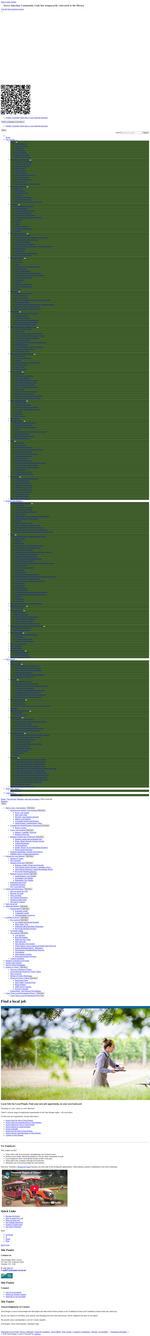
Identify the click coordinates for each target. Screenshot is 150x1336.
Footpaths (18, 412)
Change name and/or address (24, 376)
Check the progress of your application (27, 362)
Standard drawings (21, 369)
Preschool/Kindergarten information (26, 240)
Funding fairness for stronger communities (28, 697)
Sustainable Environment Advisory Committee (30, 675)
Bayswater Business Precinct (25, 871)
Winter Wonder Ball (21, 590)
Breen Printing (20, 985)
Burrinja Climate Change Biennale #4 (27, 574)
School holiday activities (23, 235)
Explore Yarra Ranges (14, 501)
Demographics (15, 909)
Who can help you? (13, 1220)
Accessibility (103, 1332)
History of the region (21, 614)
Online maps (19, 195)
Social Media (56, 1332)
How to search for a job (19, 891)
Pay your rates (19, 374)
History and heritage (16, 610)
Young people (14, 476)
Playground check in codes (23, 639)
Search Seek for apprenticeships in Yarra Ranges (23, 1123)
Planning (18, 360)
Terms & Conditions (42, 1332)
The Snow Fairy (20, 583)
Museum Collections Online (24, 621)
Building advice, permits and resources (24, 854)
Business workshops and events (25, 175)
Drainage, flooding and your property (27, 407)
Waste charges (19, 389)
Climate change (20, 191)
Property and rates (16, 371)
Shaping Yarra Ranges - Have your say (22, 786)
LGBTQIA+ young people (23, 487)
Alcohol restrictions (21, 208)
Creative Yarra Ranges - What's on (25, 512)
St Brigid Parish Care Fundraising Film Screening (30, 594)
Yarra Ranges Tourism (23, 954)
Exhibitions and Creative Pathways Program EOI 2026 (32, 516)
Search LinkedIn (12, 1129)
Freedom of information (22, 746)
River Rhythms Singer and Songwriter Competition (31, 592)
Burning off (18, 188)
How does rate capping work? (24, 394)
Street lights (19, 414)
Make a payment (15, 791)
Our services (10, 139)
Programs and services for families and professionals (31, 237)
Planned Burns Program (22, 438)
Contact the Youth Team (22, 483)
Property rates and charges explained (26, 387)
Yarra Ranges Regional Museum (25, 619)
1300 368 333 (8, 1268)
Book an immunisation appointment (26, 313)
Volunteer (18, 289)
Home (3, 799)
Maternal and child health (23, 255)
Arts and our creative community (20, 503)
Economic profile (21, 911)
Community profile (22, 913)
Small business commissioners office (28, 823)
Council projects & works (23, 358)
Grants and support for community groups (23, 327)
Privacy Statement (26, 1332)
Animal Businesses (22, 843)
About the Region (20, 170)
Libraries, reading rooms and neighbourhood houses (26, 626)
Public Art (18, 521)
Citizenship (14, 708)
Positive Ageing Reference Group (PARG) (28, 670)
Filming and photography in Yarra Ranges (28, 217)
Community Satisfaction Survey (25, 739)
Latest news (14, 757)
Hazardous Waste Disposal (23, 456)
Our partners (15, 933)
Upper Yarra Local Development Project (27, 184)
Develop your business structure (27, 817)
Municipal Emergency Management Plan (28, 309)
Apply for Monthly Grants (23, 329)
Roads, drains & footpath (18, 400)
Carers (17, 264)
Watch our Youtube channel (16, 1294)
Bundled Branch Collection (24, 447)
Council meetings (16, 717)
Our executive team (21, 715)
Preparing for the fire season (24, 197)
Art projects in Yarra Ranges (24, 507)
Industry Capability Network (25, 832)
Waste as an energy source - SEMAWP (27, 467)
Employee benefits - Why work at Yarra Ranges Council (32, 706)
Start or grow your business (23, 162)
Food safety (18, 220)
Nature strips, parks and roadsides (25, 427)
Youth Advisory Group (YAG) (24, 677)
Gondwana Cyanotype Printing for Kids (27, 579)
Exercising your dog (21, 146)
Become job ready (17, 893)
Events (12, 534)
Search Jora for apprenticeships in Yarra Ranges (23, 1133)
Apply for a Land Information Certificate (28, 398)
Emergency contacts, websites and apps (27, 307)
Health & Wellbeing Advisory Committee (28, 273)
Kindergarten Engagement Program (26, 253)
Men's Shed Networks (22, 655)
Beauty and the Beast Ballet (24, 550)
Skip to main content (8, 2)
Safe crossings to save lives (23, 681)
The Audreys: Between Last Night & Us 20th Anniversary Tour (34, 563)
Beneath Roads (20, 539)
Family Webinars (20, 249)
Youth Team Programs (22, 481)
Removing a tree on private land (25, 423)
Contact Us (10, 793)
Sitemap (94, 1332)
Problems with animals (22, 155)
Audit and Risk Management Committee (28, 737)
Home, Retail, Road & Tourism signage (27, 409)
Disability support (20, 269)
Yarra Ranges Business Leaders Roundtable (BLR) (34, 869)
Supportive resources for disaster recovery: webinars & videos (34, 304)
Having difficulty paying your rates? (26, 380)
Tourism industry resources (25, 915)
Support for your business (23, 164)
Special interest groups (17, 650)
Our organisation (20, 704)
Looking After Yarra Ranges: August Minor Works (31, 773)
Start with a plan (21, 815)
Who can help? (15, 895)
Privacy (17, 755)
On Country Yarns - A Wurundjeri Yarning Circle (30, 536)
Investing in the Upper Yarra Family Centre (28, 782)
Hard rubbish (19, 443)
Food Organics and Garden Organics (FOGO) (29, 449)
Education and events (18, 882)
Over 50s (18, 282)
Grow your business (17, 830)
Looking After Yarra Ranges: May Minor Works (30, 764)
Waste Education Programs (23, 461)
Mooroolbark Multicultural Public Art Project (29, 527)
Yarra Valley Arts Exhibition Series (26, 556)
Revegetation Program (22, 434)
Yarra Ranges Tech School (25, 944)
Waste (12, 441)
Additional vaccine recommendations (27, 320)
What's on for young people (23, 485)
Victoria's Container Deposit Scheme (26, 465)
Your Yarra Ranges (16, 648)
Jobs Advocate (20, 942)
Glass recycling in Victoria (23, 472)
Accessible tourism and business (27, 821)
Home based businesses (23, 850)
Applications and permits (23, 405)
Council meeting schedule (23, 724)
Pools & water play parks (18, 644)
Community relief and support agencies (27, 266)
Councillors (18, 713)
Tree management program (23, 425)
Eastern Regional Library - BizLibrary (29, 948)
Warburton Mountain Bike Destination (29, 926)
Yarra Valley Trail (21, 924)
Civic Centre (19, 608)
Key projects (15, 920)
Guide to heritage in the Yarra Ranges (27, 519)
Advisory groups (15, 664)
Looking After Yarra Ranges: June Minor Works (30, 766)
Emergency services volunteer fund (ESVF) (28, 396)
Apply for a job (20, 701)
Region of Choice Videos (19, 978)
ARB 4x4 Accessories (23, 987)
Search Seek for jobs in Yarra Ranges (19, 1120)
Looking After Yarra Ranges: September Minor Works (32, 775)
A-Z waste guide (20, 445)
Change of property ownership (24, 385)
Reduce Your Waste (21, 458)
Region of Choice (20, 182)
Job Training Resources (19, 898)
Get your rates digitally (22, 378)
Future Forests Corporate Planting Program (28, 202)
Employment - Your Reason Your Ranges (25, 991)
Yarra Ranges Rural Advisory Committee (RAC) (33, 867)
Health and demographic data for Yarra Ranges (29, 275)
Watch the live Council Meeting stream (27, 730)
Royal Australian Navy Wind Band (26, 554)
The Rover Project (20, 565)
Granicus (37, 1334)
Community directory (22, 652)
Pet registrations (20, 150)
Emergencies (14, 291)
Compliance (14, 204)
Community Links (16, 795)
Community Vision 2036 (23, 742)
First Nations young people (23, 490)
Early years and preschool (18, 233)
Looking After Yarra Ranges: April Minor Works (30, 762)
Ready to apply (20, 828)
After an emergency (21, 295)
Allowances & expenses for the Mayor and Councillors (32, 735)
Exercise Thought (21, 989)
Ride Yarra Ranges (16, 646)
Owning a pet (19, 148)
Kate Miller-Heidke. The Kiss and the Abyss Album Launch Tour (35, 577)
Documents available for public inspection (28, 744)
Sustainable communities (23, 200)
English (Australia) (27, 118)
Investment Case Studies (24, 878)
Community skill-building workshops (27, 338)
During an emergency (22, 298)
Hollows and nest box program (24, 436)
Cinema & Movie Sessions (23, 510)
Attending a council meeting (24, 719)
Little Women (19, 599)
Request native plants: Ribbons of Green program (30, 432)
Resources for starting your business (23, 810)
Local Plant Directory (22, 193)
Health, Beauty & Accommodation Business (31, 848)
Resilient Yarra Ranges (22, 302)
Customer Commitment (81, 1332)
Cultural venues (20, 514)
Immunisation (19, 251)
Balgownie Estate (21, 980)
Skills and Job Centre (23, 940)
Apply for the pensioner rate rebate (26, 383)
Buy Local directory (17, 887)
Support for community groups (24, 349)
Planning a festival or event (23, 523)
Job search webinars (17, 902)
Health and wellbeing (17, 258)
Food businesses (21, 845)
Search (118, 133)
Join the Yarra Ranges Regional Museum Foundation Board (34, 532)
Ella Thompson (20, 585)
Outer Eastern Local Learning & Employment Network (35, 946)
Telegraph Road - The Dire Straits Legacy (28, 548)
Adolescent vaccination (22, 318)
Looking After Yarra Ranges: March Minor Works (30, 759)
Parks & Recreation (16, 632)
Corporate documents (17, 733)
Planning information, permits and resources (26, 852)
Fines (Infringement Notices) (24, 206)
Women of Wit (19, 543)
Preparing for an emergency (23, 293)
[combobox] (13, 122)
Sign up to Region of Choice (21, 969)
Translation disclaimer (119, 1332)
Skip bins (18, 231)
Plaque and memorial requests (19, 499)
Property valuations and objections (26, 391)
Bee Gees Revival (20, 572)
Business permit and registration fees (28, 839)
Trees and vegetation (17, 421)
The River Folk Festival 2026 (24, 561)
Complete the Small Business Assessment (25, 825)
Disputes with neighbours (23, 213)
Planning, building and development (22, 354)
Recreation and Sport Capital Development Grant (30, 342)
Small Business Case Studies (25, 876)
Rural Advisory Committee (23, 672)
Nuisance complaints (21, 226)
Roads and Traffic (20, 403)
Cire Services (20, 935)
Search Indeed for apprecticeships (18, 1127)
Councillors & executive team (19, 710)
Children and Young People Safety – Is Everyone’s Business (34, 246)
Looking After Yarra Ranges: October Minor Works (31, 777)
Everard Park (19, 637)
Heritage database (20, 612)
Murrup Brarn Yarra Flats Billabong (26, 635)
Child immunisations (21, 316)
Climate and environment (18, 186)
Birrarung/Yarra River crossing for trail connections (31, 686)
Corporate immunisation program (25, 324)
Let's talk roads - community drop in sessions (29, 545)
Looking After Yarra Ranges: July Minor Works (30, 771)
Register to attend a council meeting (26, 726)
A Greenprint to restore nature (24, 688)
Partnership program (21, 345)
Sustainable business (17, 885)
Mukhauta (18, 541)
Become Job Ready (13, 1216)
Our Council (10, 659)
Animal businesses (21, 144)
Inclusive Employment (14, 1225)
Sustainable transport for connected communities (30, 695)
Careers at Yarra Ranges (17, 699)
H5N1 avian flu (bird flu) (23, 157)
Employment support (21, 496)
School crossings (20, 416)
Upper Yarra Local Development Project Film (27, 996)
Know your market (22, 813)
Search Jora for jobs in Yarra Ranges (19, 1131)
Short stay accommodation (23, 229)
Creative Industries (17, 959)
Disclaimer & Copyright (10, 1332)
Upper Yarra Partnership (22, 242)
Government (19, 952)
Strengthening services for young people (28, 692)
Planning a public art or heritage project (27, 525)
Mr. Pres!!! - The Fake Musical (24, 568)
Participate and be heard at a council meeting (29, 728)
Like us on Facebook (13, 1292)
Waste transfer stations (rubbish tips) (26, 454)
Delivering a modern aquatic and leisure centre (30, 690)
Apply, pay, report (12, 789)
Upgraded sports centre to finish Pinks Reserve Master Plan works (35, 768)
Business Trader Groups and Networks (29, 865)
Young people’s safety (22, 494)
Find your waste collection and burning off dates (30, 463)
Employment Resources (22, 166)
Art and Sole (19, 262)
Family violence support (22, 271)
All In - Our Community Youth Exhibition (28, 559)
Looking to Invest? (21, 173)
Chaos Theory (19, 601)
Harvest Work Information (23, 179)
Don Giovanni (19, 570)
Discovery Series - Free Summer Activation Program (31, 530)
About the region (15, 661)
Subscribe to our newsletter (16, 1297)
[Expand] (16, 142)
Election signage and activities (25, 215)
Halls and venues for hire (18, 606)
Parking (17, 222)
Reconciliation (15, 418)
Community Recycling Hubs (24, 474)
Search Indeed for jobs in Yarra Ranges (20, 1125)
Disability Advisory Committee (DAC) (27, 666)
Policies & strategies (21, 751)
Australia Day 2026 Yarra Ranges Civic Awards (30, 336)
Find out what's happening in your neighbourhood (26, 603)
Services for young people (23, 492)
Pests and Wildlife (20, 153)
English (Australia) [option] (27, 126)
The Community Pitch (22, 351)
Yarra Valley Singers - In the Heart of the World (30, 581)
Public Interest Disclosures (23, 748)
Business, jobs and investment (19, 159)
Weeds (17, 429)
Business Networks (22, 834)
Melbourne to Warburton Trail (24, 641)
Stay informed (15, 861)
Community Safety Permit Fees (25, 211)
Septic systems (19, 367)
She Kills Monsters (21, 588)
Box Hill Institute (21, 937)
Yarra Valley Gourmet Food (25, 982)
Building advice (20, 356)
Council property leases (22, 340)
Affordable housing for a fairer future (26, 684)
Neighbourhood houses (22, 630)
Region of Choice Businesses (21, 976)
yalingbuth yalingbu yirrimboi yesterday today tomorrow (33, 552)
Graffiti (17, 224)
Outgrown (18, 597)
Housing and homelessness (23, 278)
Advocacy (13, 679)
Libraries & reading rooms (23, 628)
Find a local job (20, 168)
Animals (13, 142)
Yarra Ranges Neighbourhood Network (29, 950)
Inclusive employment (18, 900)
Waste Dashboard (20, 470)
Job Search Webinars (13, 1227)
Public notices (19, 753)
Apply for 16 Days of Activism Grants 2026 (28, 333)
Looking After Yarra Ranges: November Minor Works (32, 780)
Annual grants (19, 331)
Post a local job (16, 974)
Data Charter (66, 1332)
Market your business (23, 819)
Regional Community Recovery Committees (29, 347)
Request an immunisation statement (26, 322)
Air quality (18, 260)
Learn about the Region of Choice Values (25, 972)
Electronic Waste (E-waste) (23, 452)
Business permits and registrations (22, 837)
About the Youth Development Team (26, 478)
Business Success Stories (19, 874)
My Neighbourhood (21, 365)
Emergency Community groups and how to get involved (33, 300)
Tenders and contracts (22, 177)
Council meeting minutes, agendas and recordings (31, 722)
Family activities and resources (25, 244)
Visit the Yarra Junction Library (12, 9)
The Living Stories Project (23, 287)
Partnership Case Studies (24, 880)
